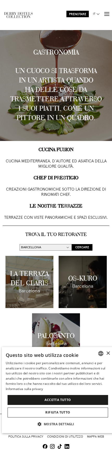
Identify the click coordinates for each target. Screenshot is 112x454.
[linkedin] (67, 447)
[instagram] (52, 447)
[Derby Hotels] (18, 15)
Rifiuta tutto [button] (57, 412)
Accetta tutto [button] (58, 400)
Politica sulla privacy (25, 436)
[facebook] (45, 447)
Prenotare (77, 14)
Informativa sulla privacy (24, 389)
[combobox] (100, 353)
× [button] (108, 353)
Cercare (82, 247)
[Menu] (106, 14)
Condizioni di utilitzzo (65, 436)
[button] (57, 424)
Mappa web (95, 436)
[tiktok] (59, 447)
